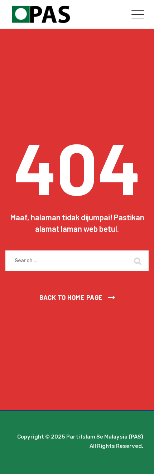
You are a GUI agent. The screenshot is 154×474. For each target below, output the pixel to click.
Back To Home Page (71, 297)
